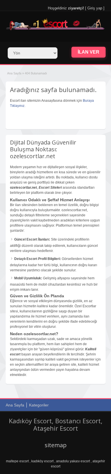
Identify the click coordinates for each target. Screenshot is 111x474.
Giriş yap (94, 8)
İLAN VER (88, 52)
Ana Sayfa (14, 73)
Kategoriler (39, 405)
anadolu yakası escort (73, 461)
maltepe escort (17, 461)
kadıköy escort (42, 461)
